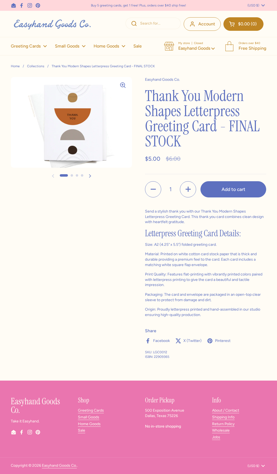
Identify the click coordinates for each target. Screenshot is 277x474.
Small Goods (88, 417)
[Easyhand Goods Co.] (52, 24)
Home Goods (89, 424)
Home (15, 66)
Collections (35, 66)
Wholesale (221, 430)
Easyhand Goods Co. (59, 465)
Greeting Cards (91, 410)
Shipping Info (223, 417)
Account (206, 23)
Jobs (216, 437)
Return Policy (223, 424)
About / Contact (225, 410)
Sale (81, 430)
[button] (243, 24)
